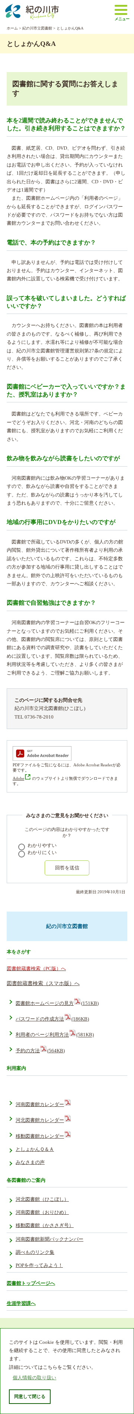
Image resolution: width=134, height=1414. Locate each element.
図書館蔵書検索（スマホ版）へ (43, 983)
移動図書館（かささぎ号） (45, 1225)
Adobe (18, 778)
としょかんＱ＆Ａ (35, 1149)
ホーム (12, 28)
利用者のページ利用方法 (55, 1035)
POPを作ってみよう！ (39, 1265)
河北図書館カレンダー (40, 1120)
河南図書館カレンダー (40, 1104)
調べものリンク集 (35, 1252)
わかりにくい (42, 852)
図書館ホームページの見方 (57, 1003)
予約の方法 (40, 1050)
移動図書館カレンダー (40, 1136)
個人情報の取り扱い (34, 1377)
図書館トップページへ (31, 1283)
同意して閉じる (29, 1396)
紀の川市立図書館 (37, 28)
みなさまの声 (30, 1162)
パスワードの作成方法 (52, 1019)
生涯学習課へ (21, 1303)
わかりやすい (42, 845)
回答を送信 (67, 867)
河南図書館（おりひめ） (42, 1212)
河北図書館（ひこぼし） (42, 1199)
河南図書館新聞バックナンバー (49, 1239)
